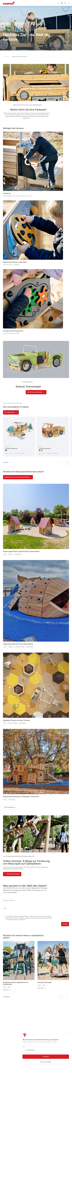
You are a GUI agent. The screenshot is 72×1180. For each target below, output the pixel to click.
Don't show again (45, 1062)
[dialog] (36, 590)
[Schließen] (67, 1034)
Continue (46, 1056)
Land (23, 1046)
